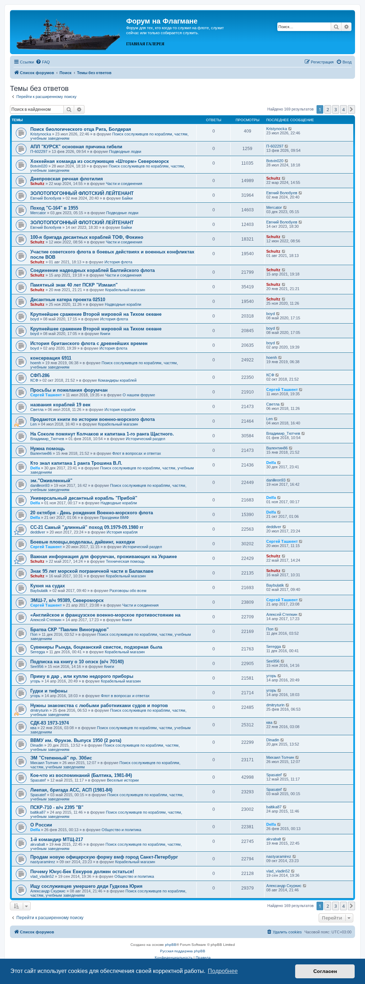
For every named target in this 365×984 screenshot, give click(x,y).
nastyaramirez (42, 862)
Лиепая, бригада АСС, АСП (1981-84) (71, 790)
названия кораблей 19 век (60, 404)
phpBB (170, 945)
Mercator (38, 213)
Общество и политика (121, 830)
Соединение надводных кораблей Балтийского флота (92, 270)
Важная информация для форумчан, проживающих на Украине (103, 556)
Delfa (35, 468)
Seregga (37, 652)
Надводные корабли (123, 304)
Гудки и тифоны (48, 691)
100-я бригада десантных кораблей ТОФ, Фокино (86, 237)
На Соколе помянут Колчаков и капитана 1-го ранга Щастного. (102, 434)
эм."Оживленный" (51, 480)
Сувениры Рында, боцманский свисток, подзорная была (96, 647)
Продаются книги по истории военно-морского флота (92, 419)
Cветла (36, 409)
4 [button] (343, 109)
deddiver (37, 532)
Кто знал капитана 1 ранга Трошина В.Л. (76, 463)
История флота (118, 262)
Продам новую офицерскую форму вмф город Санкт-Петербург (104, 857)
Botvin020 (38, 166)
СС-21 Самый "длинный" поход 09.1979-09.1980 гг (86, 527)
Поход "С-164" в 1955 (54, 208)
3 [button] (335, 109)
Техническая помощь (125, 561)
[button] (351, 109)
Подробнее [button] (223, 971)
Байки (127, 198)
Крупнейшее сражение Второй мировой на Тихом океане (95, 314)
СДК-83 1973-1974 (49, 723)
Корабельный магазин (125, 290)
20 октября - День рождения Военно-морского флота (91, 512)
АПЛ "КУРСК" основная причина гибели (76, 146)
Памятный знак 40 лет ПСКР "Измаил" (74, 285)
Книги (105, 333)
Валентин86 (41, 453)
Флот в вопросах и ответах (136, 453)
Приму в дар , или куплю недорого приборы (81, 676)
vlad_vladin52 (42, 876)
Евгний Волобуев (45, 198)
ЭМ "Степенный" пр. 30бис (61, 758)
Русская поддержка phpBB (182, 951)
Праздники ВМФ (114, 517)
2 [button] (328, 109)
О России (41, 825)
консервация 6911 (50, 358)
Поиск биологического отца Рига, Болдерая (80, 129)
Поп (33, 634)
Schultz (37, 183)
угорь (35, 681)
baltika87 (38, 812)
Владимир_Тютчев (47, 439)
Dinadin (36, 745)
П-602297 (38, 151)
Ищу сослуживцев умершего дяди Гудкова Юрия (86, 886)
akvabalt (37, 844)
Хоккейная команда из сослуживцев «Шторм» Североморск (99, 161)
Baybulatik (39, 590)
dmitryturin (39, 710)
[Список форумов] (69, 31)
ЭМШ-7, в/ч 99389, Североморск (67, 600)
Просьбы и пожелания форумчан (69, 390)
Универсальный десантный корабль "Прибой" (83, 498)
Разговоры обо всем (127, 590)
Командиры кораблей (117, 380)
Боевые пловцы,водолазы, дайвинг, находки (82, 542)
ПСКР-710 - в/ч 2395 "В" (56, 807)
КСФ (34, 380)
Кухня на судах (47, 585)
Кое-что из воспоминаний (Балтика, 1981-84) (81, 775)
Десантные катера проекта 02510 (67, 299)
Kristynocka (40, 134)
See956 (36, 666)
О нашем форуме (139, 395)
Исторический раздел (145, 439)
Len (33, 424)
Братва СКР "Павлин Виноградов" (69, 629)
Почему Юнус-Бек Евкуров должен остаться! (82, 871)
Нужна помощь (47, 448)
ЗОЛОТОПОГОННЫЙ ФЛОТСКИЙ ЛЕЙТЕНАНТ (82, 193)
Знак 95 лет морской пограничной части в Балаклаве (91, 571)
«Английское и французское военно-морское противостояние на (105, 615)
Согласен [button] (325, 971)
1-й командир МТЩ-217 (56, 839)
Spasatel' (38, 780)
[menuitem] (43, 62)
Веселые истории (123, 780)
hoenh (35, 363)
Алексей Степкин (45, 620)
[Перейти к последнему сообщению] (290, 129)
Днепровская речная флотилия (66, 178)
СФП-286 (40, 375)
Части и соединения (124, 183)
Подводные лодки (125, 151)
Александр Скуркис (48, 891)
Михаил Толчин (44, 763)
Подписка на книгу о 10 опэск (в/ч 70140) (77, 661)
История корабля (119, 409)
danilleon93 (40, 485)
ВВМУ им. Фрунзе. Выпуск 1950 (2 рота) (75, 740)
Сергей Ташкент (46, 395)
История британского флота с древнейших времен (89, 343)
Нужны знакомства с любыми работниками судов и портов (99, 705)
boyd (34, 319)
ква (33, 728)
